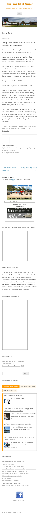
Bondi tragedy (6, 478)
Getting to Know (22, 126)
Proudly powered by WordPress (11, 512)
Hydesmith (5, 131)
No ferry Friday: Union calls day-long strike (17, 424)
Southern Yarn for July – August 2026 (13, 361)
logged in (14, 179)
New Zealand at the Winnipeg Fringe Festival (15, 485)
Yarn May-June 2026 (8, 363)
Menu (19, 13)
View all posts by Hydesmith (11, 153)
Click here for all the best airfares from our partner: (19, 203)
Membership (31, 126)
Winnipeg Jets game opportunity (12, 476)
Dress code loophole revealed (13, 395)
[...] (26, 398)
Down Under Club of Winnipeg (19, 3)
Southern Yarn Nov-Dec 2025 (11, 481)
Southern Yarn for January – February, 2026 (15, 473)
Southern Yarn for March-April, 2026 (13, 366)
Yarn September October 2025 (11, 483)
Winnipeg (14, 128)
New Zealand (6, 128)
